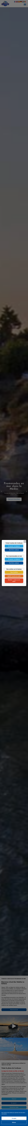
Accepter (14, 1118)
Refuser (14, 1122)
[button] (25, 541)
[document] (14, 563)
